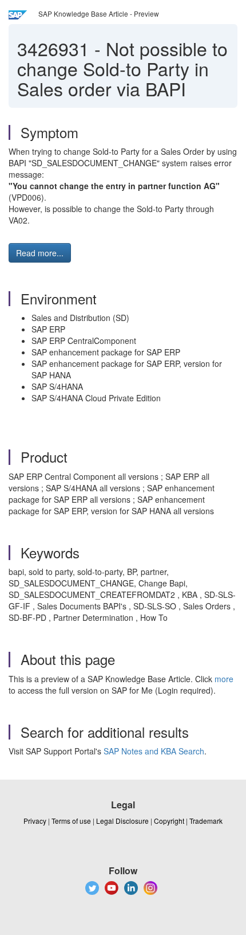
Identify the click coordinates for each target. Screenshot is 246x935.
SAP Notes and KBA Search (154, 751)
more (224, 678)
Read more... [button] (40, 253)
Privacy (34, 821)
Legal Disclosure (122, 821)
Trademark (206, 821)
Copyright (169, 821)
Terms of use (71, 821)
